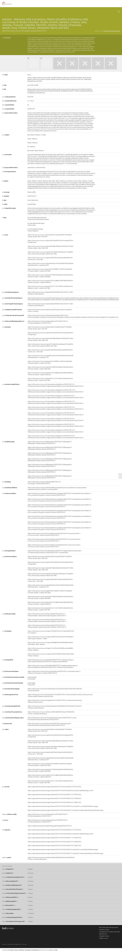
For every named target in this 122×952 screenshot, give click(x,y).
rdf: (4, 217)
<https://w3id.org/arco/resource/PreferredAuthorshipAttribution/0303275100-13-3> (55, 402)
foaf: (6, 830)
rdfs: (6, 37)
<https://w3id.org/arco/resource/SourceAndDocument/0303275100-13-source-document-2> (54, 540)
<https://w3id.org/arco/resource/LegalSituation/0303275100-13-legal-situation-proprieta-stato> (55, 551)
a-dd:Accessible (32, 678)
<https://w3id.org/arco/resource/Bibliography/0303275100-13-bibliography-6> (50, 471)
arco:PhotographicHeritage (35, 230)
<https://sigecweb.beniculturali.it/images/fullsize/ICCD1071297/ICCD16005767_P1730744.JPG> (54, 786)
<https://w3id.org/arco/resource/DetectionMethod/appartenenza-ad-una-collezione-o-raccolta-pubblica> (57, 488)
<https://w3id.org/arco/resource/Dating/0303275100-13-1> (44, 482)
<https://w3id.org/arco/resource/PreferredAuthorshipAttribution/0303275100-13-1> (55, 385)
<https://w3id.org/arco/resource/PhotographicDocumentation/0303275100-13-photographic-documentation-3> (59, 505)
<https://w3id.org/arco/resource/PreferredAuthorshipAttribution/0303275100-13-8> (55, 431)
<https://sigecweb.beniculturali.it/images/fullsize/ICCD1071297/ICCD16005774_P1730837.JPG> (54, 802)
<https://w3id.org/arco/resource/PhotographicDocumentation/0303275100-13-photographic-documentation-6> (59, 523)
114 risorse (31, 913)
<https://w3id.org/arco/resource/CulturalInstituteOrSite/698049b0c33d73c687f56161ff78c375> (55, 707)
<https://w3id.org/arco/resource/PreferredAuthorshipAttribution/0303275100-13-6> (55, 419)
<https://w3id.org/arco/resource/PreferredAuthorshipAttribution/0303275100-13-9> (55, 436)
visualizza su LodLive (104, 929)
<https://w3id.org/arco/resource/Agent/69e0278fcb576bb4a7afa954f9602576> (50, 258)
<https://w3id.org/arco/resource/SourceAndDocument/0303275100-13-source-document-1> (54, 534)
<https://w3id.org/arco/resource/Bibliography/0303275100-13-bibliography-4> (50, 459)
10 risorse (30, 873)
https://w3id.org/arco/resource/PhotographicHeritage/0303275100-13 (24, 31)
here (56, 950)
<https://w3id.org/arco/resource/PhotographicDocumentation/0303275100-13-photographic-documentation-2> (59, 500)
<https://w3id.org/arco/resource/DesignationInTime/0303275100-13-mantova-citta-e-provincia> (55, 701)
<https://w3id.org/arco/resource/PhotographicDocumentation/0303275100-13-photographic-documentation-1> (59, 494)
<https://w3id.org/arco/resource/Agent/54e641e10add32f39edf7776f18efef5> (50, 235)
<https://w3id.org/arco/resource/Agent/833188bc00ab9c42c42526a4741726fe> (50, 247)
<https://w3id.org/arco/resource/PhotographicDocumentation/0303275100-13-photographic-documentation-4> (59, 511)
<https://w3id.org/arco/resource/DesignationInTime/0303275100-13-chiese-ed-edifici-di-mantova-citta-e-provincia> (60, 695)
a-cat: (13, 321)
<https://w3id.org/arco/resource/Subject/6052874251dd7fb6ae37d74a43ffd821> (51, 637)
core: (7, 154)
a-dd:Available (31, 683)
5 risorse (30, 869)
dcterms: (9, 814)
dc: (4, 85)
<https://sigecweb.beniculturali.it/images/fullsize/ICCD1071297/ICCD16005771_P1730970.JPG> (54, 794)
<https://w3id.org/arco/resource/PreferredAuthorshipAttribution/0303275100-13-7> (55, 425)
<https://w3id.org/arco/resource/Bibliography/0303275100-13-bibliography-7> (50, 477)
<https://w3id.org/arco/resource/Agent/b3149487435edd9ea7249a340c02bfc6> (50, 275)
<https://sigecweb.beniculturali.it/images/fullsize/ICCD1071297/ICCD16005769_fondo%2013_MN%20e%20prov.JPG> (60, 790)
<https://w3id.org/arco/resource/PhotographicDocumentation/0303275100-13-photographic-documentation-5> (59, 517)
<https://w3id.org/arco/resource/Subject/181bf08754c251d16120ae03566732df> (51, 632)
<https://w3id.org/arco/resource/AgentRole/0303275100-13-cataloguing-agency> (51, 660)
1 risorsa (30, 877)
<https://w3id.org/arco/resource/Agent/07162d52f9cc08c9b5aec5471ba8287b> (50, 253)
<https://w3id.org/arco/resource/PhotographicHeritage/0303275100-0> (74, 316)
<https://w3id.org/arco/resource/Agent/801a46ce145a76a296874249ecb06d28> (51, 264)
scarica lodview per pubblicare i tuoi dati (14, 944)
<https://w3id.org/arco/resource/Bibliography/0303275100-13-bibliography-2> (50, 448)
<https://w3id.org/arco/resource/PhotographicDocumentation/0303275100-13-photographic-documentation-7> (59, 528)
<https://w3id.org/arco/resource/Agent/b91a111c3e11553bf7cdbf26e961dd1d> (50, 287)
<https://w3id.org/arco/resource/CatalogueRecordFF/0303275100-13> (48, 322)
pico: (5, 729)
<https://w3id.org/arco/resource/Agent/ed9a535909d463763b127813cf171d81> (50, 293)
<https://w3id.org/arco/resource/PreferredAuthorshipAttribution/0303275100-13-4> (55, 408)
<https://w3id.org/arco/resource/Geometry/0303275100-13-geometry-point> (49, 724)
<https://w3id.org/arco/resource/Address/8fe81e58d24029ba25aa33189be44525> (51, 712)
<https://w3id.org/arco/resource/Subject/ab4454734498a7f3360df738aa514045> (51, 655)
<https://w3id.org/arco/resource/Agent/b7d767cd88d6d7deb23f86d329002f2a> (50, 281)
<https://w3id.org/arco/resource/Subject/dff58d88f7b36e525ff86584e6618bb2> (50, 643)
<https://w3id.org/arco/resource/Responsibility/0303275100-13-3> (47, 626)
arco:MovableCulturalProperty (36, 224)
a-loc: (11, 706)
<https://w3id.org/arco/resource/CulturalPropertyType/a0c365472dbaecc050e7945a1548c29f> (55, 689)
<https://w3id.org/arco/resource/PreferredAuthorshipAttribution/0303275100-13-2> (55, 396)
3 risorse (30, 897)
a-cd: (10, 113)
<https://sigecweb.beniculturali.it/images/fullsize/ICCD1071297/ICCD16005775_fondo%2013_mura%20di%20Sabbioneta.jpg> (63, 806)
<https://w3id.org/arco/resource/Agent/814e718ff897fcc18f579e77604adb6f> (50, 270)
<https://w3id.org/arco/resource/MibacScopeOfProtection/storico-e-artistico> (50, 310)
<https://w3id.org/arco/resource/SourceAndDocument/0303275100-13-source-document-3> (54, 545)
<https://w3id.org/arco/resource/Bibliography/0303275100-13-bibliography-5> (50, 465)
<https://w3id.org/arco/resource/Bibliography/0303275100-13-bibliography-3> (50, 454)
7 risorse (30, 901)
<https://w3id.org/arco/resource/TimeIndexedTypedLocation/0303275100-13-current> (52, 718)
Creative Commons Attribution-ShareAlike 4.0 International (24, 950)
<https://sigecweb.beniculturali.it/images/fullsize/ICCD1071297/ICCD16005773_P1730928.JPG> (54, 798)
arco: (9, 97)
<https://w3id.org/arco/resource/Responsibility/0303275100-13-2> (47, 620)
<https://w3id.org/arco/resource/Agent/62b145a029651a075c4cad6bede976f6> (50, 241)
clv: (7, 723)
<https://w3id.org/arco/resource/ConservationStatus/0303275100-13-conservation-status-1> (54, 672)
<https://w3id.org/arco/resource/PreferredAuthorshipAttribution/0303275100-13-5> (55, 413)
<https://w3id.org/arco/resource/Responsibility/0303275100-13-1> (47, 614)
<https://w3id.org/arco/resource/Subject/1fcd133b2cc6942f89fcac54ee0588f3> (51, 649)
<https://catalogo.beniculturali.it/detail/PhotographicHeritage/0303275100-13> (50, 826)
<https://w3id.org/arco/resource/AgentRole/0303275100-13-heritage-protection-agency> (53, 666)
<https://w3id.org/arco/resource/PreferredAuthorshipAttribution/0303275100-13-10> (55, 391)
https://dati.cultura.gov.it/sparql (110, 927)
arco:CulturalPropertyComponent (38, 218)
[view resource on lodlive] (119, 11)
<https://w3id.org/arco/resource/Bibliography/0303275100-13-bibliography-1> (50, 442)
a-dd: (10, 167)
